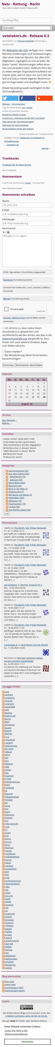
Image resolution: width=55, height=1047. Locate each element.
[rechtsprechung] (3, 880)
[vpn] (3, 952)
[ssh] (3, 907)
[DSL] (3, 772)
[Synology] (3, 919)
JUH (7, 835)
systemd (9, 922)
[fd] (3, 790)
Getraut (45, 148)
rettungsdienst (12, 883)
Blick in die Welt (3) (18, 488)
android (9, 694)
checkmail (10, 739)
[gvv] (3, 808)
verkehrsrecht (12, 940)
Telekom (9, 925)
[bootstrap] (3, 724)
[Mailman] (3, 847)
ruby (7, 886)
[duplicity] (3, 775)
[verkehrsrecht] (3, 940)
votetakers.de (13, 144)
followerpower (12, 796)
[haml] (3, 811)
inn (6, 820)
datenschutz (11, 745)
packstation (10, 868)
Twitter (8, 931)
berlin (8, 718)
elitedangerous (12, 781)
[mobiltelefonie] (3, 856)
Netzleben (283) (16, 497)
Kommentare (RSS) (14, 987)
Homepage (8, 219)
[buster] (3, 727)
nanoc (8, 862)
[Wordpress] (3, 964)
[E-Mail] (3, 778)
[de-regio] (3, 748)
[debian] (3, 751)
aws (7, 709)
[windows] (3, 961)
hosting (8, 817)
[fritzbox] (3, 799)
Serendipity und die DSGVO (34, 644)
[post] (3, 877)
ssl (6, 910)
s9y (6, 889)
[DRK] (3, 766)
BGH (7, 721)
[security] (3, 895)
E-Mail (5, 210)
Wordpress (10, 964)
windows (9, 961)
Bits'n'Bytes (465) (17, 482)
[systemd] (3, 922)
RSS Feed (9, 981)
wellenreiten (11, 958)
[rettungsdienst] (3, 883)
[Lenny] (3, 838)
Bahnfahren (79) (18, 476)
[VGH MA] (3, 943)
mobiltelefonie (12, 856)
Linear (28, 183)
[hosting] (3, 817)
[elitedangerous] (3, 781)
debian (8, 751)
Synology (9, 919)
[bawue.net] (3, 715)
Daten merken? (13, 351)
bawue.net (10, 715)
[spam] (3, 898)
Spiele (8, 901)
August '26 (27, 403)
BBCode (6, 298)
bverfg (8, 730)
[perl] (3, 871)
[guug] (3, 805)
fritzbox (9, 799)
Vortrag (8, 949)
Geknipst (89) (16, 479)
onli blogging (10, 584)
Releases (6, 104)
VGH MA (9, 943)
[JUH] (3, 835)
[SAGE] (3, 892)
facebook (9, 787)
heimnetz (9, 814)
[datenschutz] (3, 745)
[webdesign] (3, 955)
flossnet (9, 793)
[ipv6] (3, 826)
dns (7, 760)
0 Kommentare (18, 104)
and (7, 691)
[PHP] (3, 874)
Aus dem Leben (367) (19, 473)
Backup (8, 712)
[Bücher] (3, 733)
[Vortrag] (3, 949)
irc (6, 829)
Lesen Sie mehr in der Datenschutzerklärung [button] (16, 1032)
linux (7, 844)
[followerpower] (3, 796)
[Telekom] (3, 925)
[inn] (3, 820)
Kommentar (9, 228)
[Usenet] (3, 937)
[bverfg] (3, 730)
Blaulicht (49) (15, 485)
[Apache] (3, 700)
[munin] (3, 859)
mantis (8, 850)
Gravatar (7, 317)
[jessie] (3, 832)
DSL (7, 772)
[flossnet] (3, 793)
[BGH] (3, 721)
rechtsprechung (13, 880)
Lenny (8, 838)
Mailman (9, 847)
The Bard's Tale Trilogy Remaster (30, 528)
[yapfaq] (3, 967)
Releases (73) (15, 500)
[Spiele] (3, 901)
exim (7, 784)
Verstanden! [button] (28, 1042)
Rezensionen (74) (17, 503)
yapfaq (8, 967)
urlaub (8, 934)
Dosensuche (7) (16, 491)
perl (7, 871)
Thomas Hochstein (25, 41)
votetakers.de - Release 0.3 (25, 35)
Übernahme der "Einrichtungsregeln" (18, 121)
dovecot (9, 763)
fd (6, 790)
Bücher (8, 733)
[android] (3, 694)
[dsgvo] (3, 769)
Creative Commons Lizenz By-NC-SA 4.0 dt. (26, 1015)
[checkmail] (3, 739)
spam (8, 898)
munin (8, 859)
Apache (8, 700)
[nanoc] (3, 862)
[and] (3, 691)
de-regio (9, 748)
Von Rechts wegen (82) (20, 509)
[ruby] (3, 886)
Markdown (8, 279)
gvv (23, 107)
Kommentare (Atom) (15, 990)
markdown (10, 853)
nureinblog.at (10, 644)
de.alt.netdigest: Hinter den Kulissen (18, 128)
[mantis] (3, 850)
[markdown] (3, 853)
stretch (8, 916)
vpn (7, 952)
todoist (8, 928)
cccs (7, 736)
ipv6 (7, 826)
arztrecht (9, 703)
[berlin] (3, 718)
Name (5, 201)
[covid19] (3, 742)
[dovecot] (3, 763)
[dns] (3, 760)
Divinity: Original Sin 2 (31, 584)
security (9, 895)
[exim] (3, 784)
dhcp (7, 754)
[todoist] (3, 928)
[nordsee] (3, 865)
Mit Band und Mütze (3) (20, 494)
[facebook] (3, 787)
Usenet (8, 937)
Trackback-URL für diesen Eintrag (16, 164)
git (6, 802)
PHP (7, 874)
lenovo (8, 841)
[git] (3, 802)
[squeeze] (3, 904)
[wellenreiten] (3, 958)
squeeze (9, 904)
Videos (8, 946)
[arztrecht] (3, 703)
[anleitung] (3, 697)
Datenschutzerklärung (14, 338)
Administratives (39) (18, 470)
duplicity (9, 775)
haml (7, 811)
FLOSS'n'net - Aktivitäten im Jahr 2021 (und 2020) (23, 118)
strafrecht (10, 913)
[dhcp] (3, 754)
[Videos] (3, 946)
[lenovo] (3, 841)
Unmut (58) (14, 506)
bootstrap (10, 724)
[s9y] (3, 889)
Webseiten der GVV (17, 50)
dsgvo (8, 769)
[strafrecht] (3, 913)
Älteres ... (6, 423)
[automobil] (3, 706)
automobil (10, 706)
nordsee (9, 865)
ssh (7, 907)
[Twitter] (3, 931)
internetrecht (11, 823)
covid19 (9, 742)
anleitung (10, 697)
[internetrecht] (3, 823)
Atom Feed (10, 984)
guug (7, 805)
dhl (6, 757)
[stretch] (3, 916)
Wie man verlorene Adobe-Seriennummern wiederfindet (23, 659)
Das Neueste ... (9, 420)
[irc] (3, 829)
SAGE (7, 892)
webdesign (10, 955)
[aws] (3, 709)
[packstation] (3, 868)
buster (8, 727)
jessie (8, 832)
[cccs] (3, 736)
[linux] (3, 844)
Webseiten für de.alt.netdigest (15, 125)
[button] (10, 98)
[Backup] (3, 712)
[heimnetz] (3, 814)
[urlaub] (3, 934)
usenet (29, 107)
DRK (7, 766)
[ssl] (3, 910)
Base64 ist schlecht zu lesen (14, 114)
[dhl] (3, 757)
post (7, 877)
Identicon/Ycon (18, 317)
